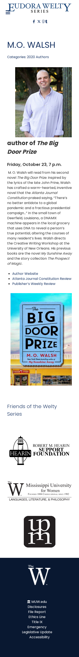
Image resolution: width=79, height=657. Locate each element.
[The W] (39, 575)
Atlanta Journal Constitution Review (41, 278)
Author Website (25, 273)
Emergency (37, 627)
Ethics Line (37, 616)
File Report (37, 611)
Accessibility (39, 637)
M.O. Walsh (31, 45)
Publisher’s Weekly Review (33, 283)
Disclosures (37, 606)
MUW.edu (39, 601)
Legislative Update (37, 632)
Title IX (37, 622)
